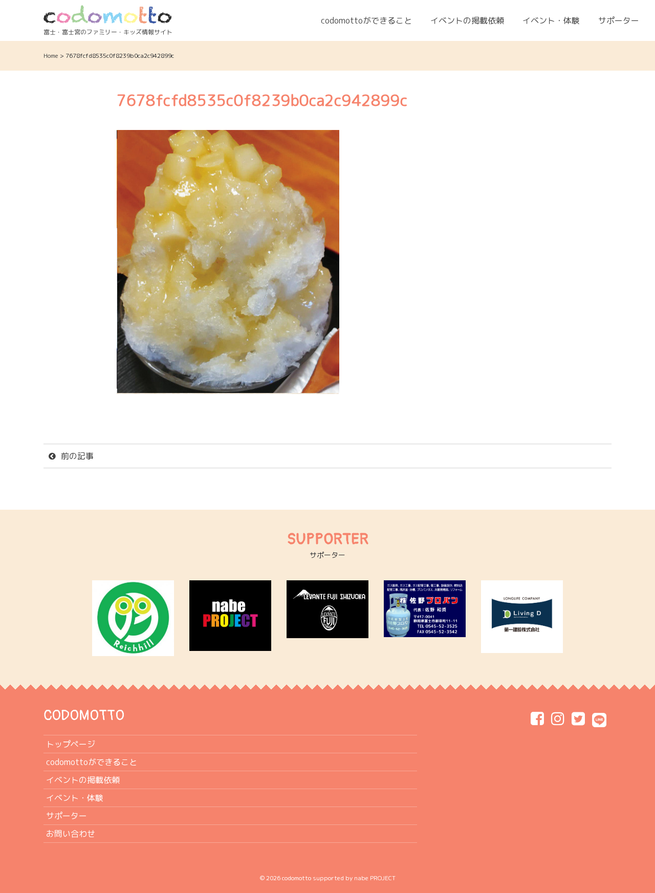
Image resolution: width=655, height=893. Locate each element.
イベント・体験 (551, 20)
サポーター (618, 20)
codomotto (296, 878)
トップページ (70, 744)
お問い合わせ (70, 833)
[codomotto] (107, 13)
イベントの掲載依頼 (467, 20)
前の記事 (77, 456)
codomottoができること (366, 20)
